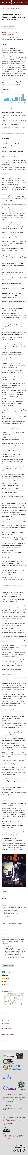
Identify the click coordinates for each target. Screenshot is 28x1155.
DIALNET (5, 1117)
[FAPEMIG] (7, 1079)
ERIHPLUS (22, 1117)
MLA (4, 1120)
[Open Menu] (2, 2)
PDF (5, 891)
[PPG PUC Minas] (14, 1089)
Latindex (17, 1119)
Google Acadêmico (9, 1119)
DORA (4, 1124)
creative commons (9, 959)
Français (7, 982)
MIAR (8, 1120)
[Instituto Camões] (8, 1064)
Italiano (7, 985)
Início (3, 7)
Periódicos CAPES (15, 1120)
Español (7, 978)
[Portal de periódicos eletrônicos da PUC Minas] (13, 1058)
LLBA (22, 1119)
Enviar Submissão (8, 965)
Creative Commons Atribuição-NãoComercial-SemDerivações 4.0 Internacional (13, 1137)
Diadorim (11, 1117)
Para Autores (5, 1026)
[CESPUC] (12, 1069)
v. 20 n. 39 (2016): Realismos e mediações (11, 8)
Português (7, 972)
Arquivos (8, 7)
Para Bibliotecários (6, 1028)
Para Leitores (5, 1023)
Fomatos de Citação (7, 916)
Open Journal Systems (8, 1034)
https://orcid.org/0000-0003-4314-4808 (9, 28)
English (7, 975)
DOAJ (16, 1117)
